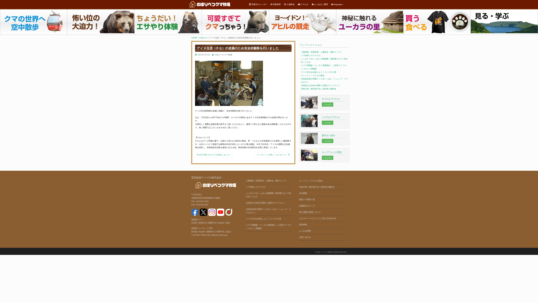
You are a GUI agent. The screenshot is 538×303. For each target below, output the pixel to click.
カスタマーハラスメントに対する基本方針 (317, 218)
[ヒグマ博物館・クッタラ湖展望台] (504, 22)
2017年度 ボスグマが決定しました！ (214, 155)
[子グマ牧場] (235, 22)
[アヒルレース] (302, 22)
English (221, 223)
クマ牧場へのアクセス (311, 55)
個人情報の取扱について (310, 212)
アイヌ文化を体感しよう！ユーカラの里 (318, 72)
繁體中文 (212, 223)
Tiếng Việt (205, 235)
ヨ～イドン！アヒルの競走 (312, 75)
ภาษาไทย (195, 235)
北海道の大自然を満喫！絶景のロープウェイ (320, 85)
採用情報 (303, 224)
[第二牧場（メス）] (168, 22)
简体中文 (203, 223)
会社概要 (303, 193)
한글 (228, 223)
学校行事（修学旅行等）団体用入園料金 (318, 89)
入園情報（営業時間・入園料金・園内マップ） (321, 52)
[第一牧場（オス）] (100, 22)
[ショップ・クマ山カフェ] (437, 22)
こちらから (327, 104)
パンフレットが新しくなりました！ (272, 155)
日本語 (194, 223)
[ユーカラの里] (370, 22)
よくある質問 (305, 231)
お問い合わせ (305, 237)
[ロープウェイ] (33, 22)
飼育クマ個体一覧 (307, 199)
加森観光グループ (307, 206)
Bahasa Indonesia (220, 235)
